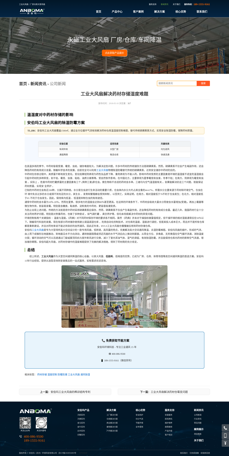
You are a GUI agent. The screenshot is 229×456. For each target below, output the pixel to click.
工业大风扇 (38, 230)
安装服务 (168, 415)
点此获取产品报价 (114, 53)
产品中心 (117, 11)
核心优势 (180, 11)
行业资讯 (197, 419)
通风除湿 (85, 374)
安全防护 (139, 415)
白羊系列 (81, 431)
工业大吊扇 (102, 170)
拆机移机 (168, 419)
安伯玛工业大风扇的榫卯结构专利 (65, 392)
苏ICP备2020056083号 (67, 453)
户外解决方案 (112, 431)
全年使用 (139, 427)
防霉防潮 (62, 374)
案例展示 (199, 429)
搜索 (203, 83)
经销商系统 (205, 453)
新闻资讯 (164, 4)
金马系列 (81, 423)
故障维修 (168, 427)
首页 (98, 11)
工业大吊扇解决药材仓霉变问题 (164, 392)
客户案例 (138, 11)
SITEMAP (83, 453)
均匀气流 (139, 419)
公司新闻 (58, 84)
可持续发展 (194, 453)
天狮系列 (81, 419)
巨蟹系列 (81, 435)
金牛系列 (81, 427)
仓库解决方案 (112, 419)
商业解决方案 (112, 423)
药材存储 (42, 374)
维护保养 (168, 423)
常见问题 (197, 423)
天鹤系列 (81, 415)
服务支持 (152, 4)
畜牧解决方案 (112, 427)
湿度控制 (52, 374)
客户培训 (168, 435)
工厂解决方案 (112, 415)
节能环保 (139, 423)
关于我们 (176, 4)
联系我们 (202, 11)
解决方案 (159, 11)
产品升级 (168, 431)
